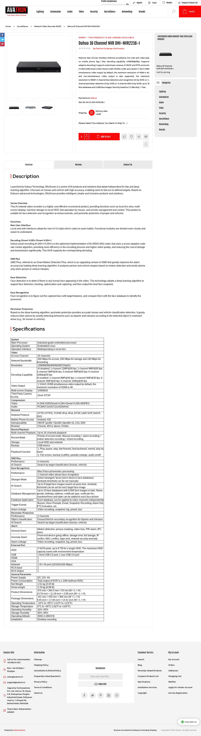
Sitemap (38, 659)
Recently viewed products (150, 670)
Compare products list (190, 3)
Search (141, 659)
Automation (164, 97)
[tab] (29, 165)
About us (38, 693)
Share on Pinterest (2, 44)
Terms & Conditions (43, 687)
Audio (161, 102)
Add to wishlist (131, 136)
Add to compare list (139, 136)
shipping (153, 730)
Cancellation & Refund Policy (47, 670)
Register (139, 3)
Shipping (83, 112)
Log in (154, 3)
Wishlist (172, 681)
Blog (140, 665)
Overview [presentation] (29, 164)
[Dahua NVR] (166, 54)
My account (173, 659)
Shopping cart (174, 676)
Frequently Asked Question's (47, 676)
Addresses (173, 670)
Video (161, 108)
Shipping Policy (41, 665)
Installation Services (147, 687)
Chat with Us (191, 722)
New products (144, 681)
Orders (171, 665)
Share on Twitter (2, 39)
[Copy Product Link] (124, 136)
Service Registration (177, 693)
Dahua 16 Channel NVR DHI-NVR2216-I (165, 67)
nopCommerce (19, 730)
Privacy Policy (40, 681)
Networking (163, 124)
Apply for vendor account (180, 687)
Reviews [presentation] (78, 164)
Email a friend (146, 136)
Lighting (162, 91)
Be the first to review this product (108, 48)
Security (162, 113)
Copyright (142, 693)
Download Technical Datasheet (146, 144)
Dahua (94, 98)
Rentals (162, 129)
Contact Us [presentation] (128, 164)
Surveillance (164, 118)
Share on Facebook (2, 35)
